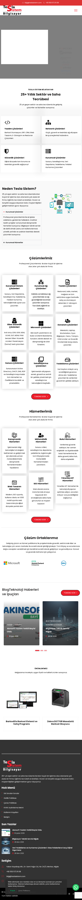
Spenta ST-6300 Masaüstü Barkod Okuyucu (21, 722)
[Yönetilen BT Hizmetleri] (67, 474)
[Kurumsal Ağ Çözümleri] (41, 282)
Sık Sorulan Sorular (11, 793)
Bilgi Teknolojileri (53, 621)
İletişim (7, 817)
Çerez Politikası (10, 803)
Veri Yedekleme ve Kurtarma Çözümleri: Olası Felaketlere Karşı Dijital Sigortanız (42, 849)
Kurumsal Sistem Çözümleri (14, 287)
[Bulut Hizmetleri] (67, 435)
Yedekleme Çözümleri (67, 363)
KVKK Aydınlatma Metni (13, 807)
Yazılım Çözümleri (14, 128)
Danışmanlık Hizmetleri (14, 440)
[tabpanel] (21, 623)
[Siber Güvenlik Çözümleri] (14, 320)
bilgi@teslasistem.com (33, 3)
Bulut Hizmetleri (68, 439)
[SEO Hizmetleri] (41, 479)
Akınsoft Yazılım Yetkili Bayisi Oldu (27, 830)
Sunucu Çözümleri (14, 363)
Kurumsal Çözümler (56, 157)
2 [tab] (41, 650)
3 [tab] (45, 650)
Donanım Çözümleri (68, 324)
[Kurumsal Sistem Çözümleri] (14, 282)
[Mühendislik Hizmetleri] (41, 435)
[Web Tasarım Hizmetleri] (14, 482)
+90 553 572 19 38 (52, 3)
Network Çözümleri (55, 128)
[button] (76, 887)
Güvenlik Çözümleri (14, 157)
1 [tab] (37, 650)
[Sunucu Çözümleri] (14, 359)
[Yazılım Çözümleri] (67, 282)
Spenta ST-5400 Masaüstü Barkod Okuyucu (60, 722)
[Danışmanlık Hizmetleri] (14, 435)
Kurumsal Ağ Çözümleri (41, 287)
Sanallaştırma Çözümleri (41, 364)
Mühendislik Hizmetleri (41, 440)
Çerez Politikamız (24, 890)
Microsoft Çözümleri (41, 327)
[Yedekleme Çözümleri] (67, 359)
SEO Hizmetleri (41, 483)
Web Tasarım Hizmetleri (14, 487)
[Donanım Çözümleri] (67, 321)
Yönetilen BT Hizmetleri (67, 479)
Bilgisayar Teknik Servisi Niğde (25, 839)
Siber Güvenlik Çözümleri (14, 325)
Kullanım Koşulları (11, 812)
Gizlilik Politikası (10, 798)
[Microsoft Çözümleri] (41, 323)
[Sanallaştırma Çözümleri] (41, 359)
